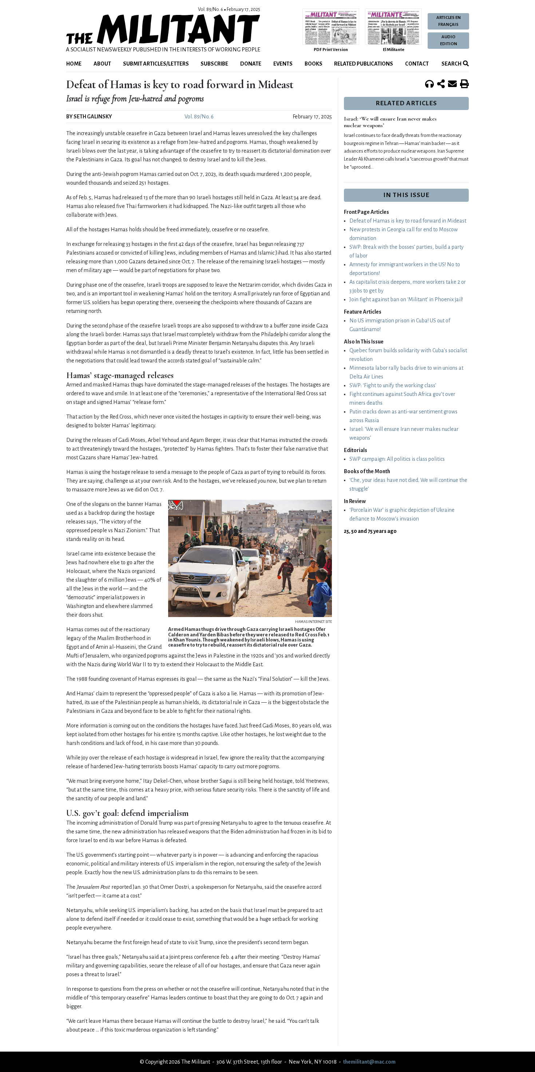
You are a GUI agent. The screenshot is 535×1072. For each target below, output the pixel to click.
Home (74, 64)
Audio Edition (448, 40)
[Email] (452, 84)
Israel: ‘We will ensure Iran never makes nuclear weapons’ (390, 122)
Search (451, 64)
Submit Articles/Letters (156, 64)
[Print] (464, 84)
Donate (250, 64)
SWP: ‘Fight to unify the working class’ (392, 385)
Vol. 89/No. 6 (199, 116)
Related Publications (363, 64)
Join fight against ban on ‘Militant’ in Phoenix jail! (406, 299)
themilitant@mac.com (369, 1062)
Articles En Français (448, 21)
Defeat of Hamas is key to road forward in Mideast (407, 221)
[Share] (441, 84)
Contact (417, 64)
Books (313, 64)
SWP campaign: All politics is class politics (397, 459)
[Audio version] (429, 84)
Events (283, 64)
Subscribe (214, 64)
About (102, 64)
